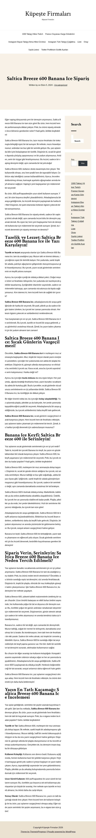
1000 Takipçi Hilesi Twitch (32, 34)
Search (76, 124)
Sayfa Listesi (33, 50)
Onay (86, 42)
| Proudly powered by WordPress (61, 832)
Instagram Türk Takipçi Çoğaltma (61, 42)
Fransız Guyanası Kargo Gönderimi (59, 34)
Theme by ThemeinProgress (33, 832)
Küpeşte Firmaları (48, 15)
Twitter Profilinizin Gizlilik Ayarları (54, 50)
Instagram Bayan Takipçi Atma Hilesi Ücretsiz (27, 42)
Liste (79, 42)
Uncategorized (60, 85)
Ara (72, 160)
